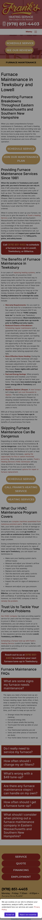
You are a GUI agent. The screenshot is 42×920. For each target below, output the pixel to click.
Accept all (10, 914)
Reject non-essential (28, 914)
